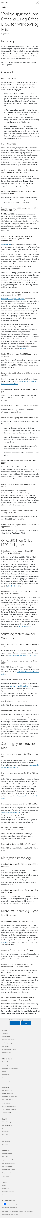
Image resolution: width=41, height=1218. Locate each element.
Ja (14, 1023)
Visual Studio (5, 1176)
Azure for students (6, 1112)
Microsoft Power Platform (8, 1169)
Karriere (4, 1185)
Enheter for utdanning (7, 1093)
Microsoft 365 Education (8, 1100)
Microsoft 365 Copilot (7, 1138)
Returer (4, 1071)
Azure (3, 1128)
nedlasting (4, 942)
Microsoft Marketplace (7, 1166)
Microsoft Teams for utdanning (9, 1096)
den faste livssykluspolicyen (19, 686)
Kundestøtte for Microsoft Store (10, 1068)
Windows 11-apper (6, 1052)
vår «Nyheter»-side (13, 586)
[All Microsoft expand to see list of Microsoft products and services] (2, 2)
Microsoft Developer (7, 1153)
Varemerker (30, 1211)
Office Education (6, 1103)
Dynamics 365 (5, 1131)
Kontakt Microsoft (6, 1211)
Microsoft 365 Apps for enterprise (12, 299)
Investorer (4, 1195)
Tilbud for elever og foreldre (9, 1109)
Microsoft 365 (6, 244)
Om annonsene (6, 1214)
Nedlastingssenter (6, 1065)
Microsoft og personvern (8, 1191)
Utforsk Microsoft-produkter (9, 1049)
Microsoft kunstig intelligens (9, 1122)
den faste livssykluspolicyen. (10, 812)
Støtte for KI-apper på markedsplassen (11, 1160)
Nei (26, 1023)
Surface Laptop (6, 1036)
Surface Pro (5, 1033)
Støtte (4, 7)
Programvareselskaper (7, 1173)
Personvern (15, 1211)
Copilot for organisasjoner (8, 1039)
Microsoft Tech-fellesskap (8, 1163)
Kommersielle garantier (8, 1081)
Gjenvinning (5, 1078)
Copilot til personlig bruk (8, 1043)
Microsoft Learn (6, 1157)
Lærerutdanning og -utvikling (9, 1106)
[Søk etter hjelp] (7, 2)
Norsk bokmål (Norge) (10, 1200)
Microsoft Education (7, 1090)
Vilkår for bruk (22, 1211)
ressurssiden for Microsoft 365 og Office (22, 655)
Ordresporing (5, 1074)
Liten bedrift (5, 1144)
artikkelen (23, 348)
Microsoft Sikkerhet (7, 1125)
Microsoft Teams (6, 1141)
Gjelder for (6, 34)
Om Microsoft (5, 1188)
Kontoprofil (5, 1061)
